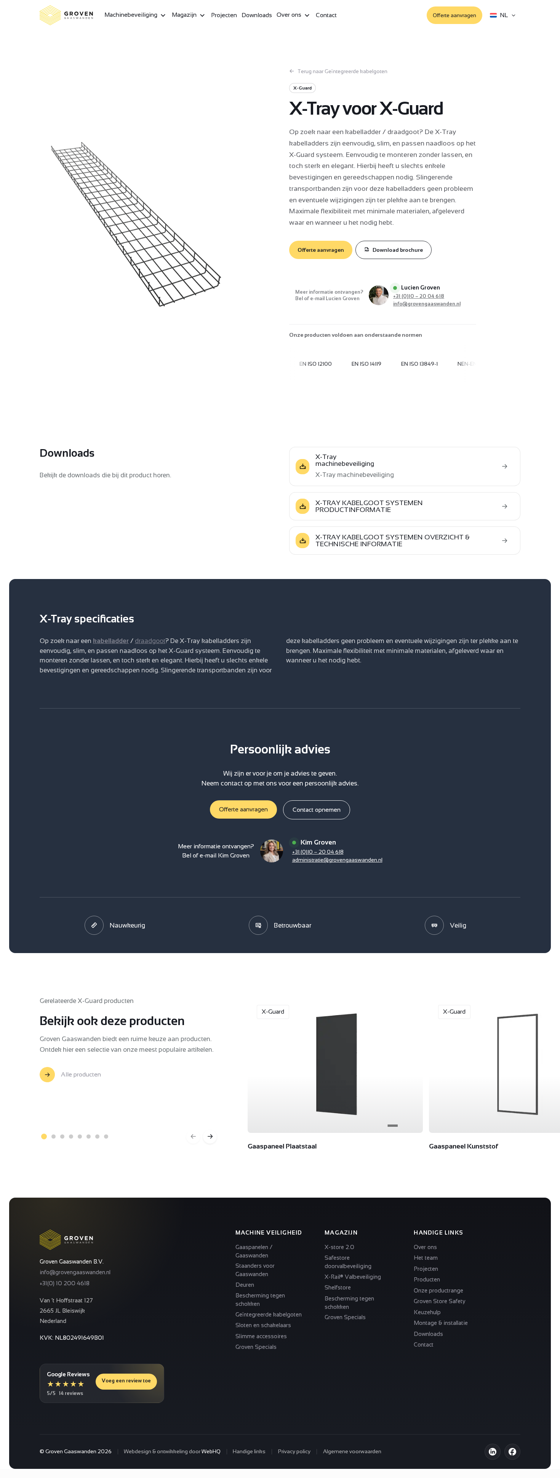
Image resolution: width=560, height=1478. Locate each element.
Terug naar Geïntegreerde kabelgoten (342, 71)
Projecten (224, 15)
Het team (426, 1257)
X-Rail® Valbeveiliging (353, 1276)
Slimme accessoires (261, 1336)
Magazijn (185, 14)
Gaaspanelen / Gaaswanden (253, 1251)
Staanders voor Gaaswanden (255, 1269)
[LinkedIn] (493, 1452)
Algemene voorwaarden (352, 1451)
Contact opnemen (317, 809)
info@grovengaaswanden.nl (427, 304)
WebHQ (211, 1451)
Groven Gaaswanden (70, 1451)
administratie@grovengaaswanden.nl (337, 860)
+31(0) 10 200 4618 (65, 1283)
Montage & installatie (441, 1323)
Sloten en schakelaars (263, 1325)
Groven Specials (256, 1347)
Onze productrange (438, 1290)
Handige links (249, 1451)
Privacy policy (294, 1451)
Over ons (290, 14)
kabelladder (111, 641)
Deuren (244, 1284)
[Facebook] (512, 1452)
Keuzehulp (427, 1312)
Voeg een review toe (126, 1381)
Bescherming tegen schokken (260, 1299)
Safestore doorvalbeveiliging (348, 1261)
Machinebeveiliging (131, 14)
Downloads (257, 15)
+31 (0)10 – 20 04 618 (418, 296)
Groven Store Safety (440, 1301)
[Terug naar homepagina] (66, 1240)
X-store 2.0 (339, 1247)
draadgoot (150, 641)
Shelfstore (338, 1287)
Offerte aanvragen (454, 15)
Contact (326, 15)
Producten (427, 1279)
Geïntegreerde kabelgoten (268, 1314)
